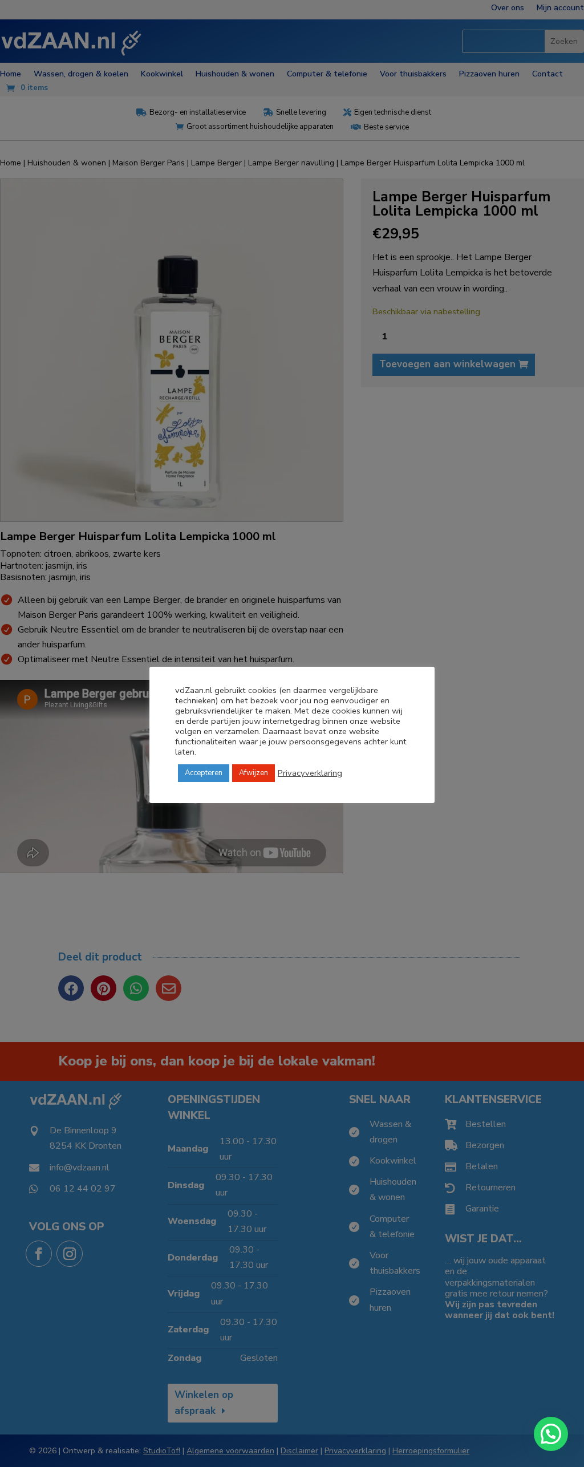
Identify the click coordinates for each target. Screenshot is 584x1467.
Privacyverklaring (310, 773)
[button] (551, 1434)
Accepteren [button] (203, 773)
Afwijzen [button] (253, 773)
